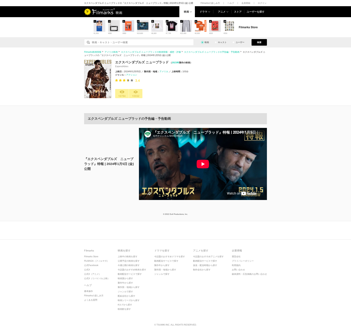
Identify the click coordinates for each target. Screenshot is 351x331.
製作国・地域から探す (129, 287)
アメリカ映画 (111, 52)
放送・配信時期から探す (205, 265)
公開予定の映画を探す (129, 261)
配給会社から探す (126, 296)
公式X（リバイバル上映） (97, 278)
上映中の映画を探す (127, 256)
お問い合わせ (238, 269)
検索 (259, 42)
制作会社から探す (202, 269)
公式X (87, 269)
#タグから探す (125, 304)
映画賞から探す (125, 278)
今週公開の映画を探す (129, 265)
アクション (131, 75)
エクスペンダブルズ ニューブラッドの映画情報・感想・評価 (151, 52)
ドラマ (203, 11)
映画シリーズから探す (129, 300)
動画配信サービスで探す (130, 274)
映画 (186, 11)
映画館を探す (124, 309)
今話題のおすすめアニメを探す (208, 256)
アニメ (222, 11)
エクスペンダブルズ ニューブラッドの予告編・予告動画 (211, 52)
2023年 (175, 62)
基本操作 (88, 291)
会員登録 (245, 3)
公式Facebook (91, 265)
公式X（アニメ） (92, 274)
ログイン (262, 3)
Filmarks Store (91, 256)
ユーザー (240, 42)
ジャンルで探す (125, 291)
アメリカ (163, 71)
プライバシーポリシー (243, 261)
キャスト (222, 42)
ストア (238, 11)
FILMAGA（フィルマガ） (96, 261)
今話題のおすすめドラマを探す (169, 256)
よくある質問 (90, 300)
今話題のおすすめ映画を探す (132, 269)
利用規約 (236, 265)
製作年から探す (125, 283)
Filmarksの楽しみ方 (210, 3)
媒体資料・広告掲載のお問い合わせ (249, 274)
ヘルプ (230, 3)
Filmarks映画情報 (92, 52)
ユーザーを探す (256, 11)
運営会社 (236, 256)
